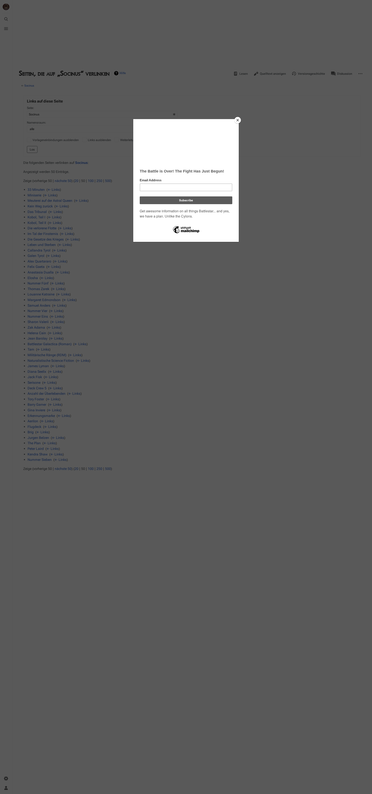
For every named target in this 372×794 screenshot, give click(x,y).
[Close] (237, 120)
